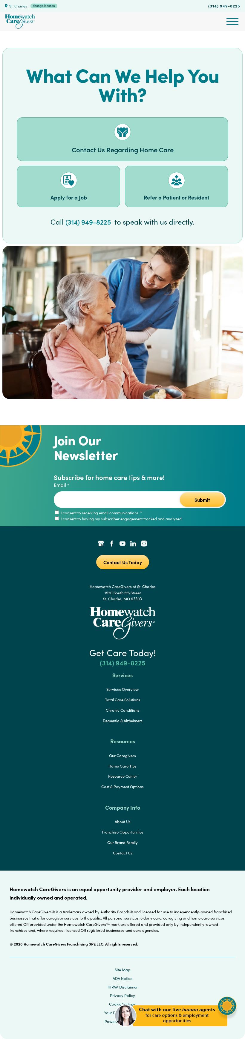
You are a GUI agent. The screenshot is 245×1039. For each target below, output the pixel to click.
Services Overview (122, 689)
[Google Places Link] (101, 544)
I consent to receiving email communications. (101, 512)
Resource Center (122, 776)
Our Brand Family (122, 842)
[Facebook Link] (112, 544)
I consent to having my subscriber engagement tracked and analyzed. (121, 518)
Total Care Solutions (122, 699)
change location (44, 6)
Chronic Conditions (122, 710)
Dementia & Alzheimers (123, 720)
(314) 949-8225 (224, 5)
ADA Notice (122, 978)
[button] (175, 1030)
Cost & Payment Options (122, 786)
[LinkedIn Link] (133, 544)
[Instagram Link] (144, 544)
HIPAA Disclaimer (123, 987)
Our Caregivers (122, 755)
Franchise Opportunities (122, 832)
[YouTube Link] (122, 544)
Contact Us (122, 853)
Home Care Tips (122, 766)
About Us (123, 821)
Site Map (122, 969)
